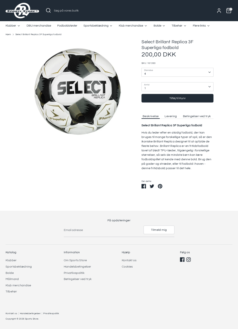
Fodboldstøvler (67, 25)
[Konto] (219, 10)
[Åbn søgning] (48, 10)
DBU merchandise (39, 25)
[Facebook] (182, 259)
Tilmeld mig (159, 229)
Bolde (158, 25)
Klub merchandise (131, 25)
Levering (171, 116)
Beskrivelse (151, 116)
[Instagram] (188, 259)
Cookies (127, 266)
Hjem (8, 34)
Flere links (199, 25)
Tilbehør (177, 25)
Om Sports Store (75, 260)
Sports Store (31, 319)
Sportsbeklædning (96, 25)
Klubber (11, 25)
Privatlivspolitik (74, 272)
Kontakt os (129, 260)
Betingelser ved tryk (197, 116)
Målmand (12, 279)
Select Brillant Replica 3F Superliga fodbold (38, 34)
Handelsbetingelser (77, 266)
